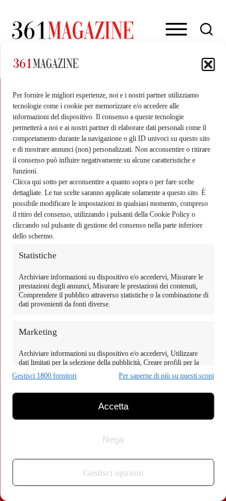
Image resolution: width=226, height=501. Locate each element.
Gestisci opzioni (113, 473)
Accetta (113, 406)
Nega (113, 439)
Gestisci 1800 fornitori (44, 376)
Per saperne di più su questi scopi (166, 376)
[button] (208, 64)
